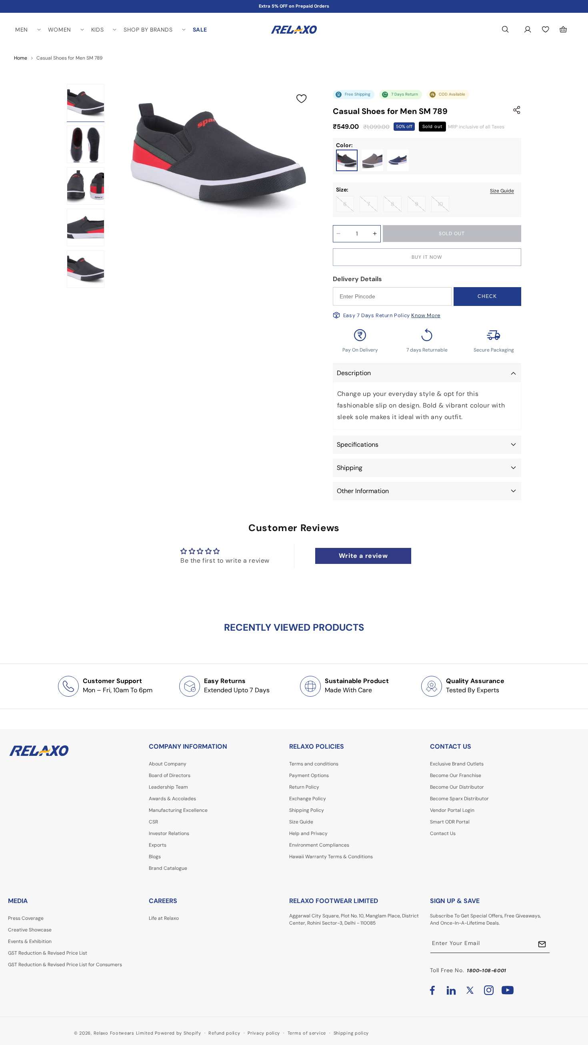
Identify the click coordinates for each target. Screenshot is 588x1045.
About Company (167, 764)
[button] (27, 29)
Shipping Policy (306, 810)
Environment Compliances (319, 845)
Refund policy (224, 1032)
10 (443, 206)
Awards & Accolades (172, 798)
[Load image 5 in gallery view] (85, 269)
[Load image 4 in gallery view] (85, 227)
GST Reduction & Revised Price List (47, 953)
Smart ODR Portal (450, 822)
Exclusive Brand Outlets (457, 764)
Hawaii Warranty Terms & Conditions (331, 856)
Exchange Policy (307, 798)
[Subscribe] (542, 944)
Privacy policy (264, 1032)
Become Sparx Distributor (459, 798)
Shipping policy (351, 1032)
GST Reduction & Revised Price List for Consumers (65, 964)
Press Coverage (26, 918)
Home (20, 58)
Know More (425, 315)
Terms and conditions (313, 764)
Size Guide (502, 190)
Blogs (155, 856)
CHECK (487, 296)
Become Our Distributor (457, 787)
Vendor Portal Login (452, 810)
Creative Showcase (30, 930)
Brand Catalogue (168, 868)
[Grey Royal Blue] (372, 160)
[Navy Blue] (398, 160)
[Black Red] (347, 160)
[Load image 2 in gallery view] (85, 144)
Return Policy (304, 787)
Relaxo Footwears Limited (124, 1033)
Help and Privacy (308, 833)
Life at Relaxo (164, 918)
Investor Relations (169, 833)
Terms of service (307, 1032)
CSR (153, 822)
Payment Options (309, 775)
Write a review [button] (363, 555)
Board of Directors (169, 775)
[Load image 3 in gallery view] (85, 186)
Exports (157, 845)
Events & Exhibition (30, 941)
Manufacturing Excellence (178, 810)
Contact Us (443, 833)
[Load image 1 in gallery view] (85, 103)
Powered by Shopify (178, 1033)
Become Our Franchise (455, 775)
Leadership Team (168, 787)
